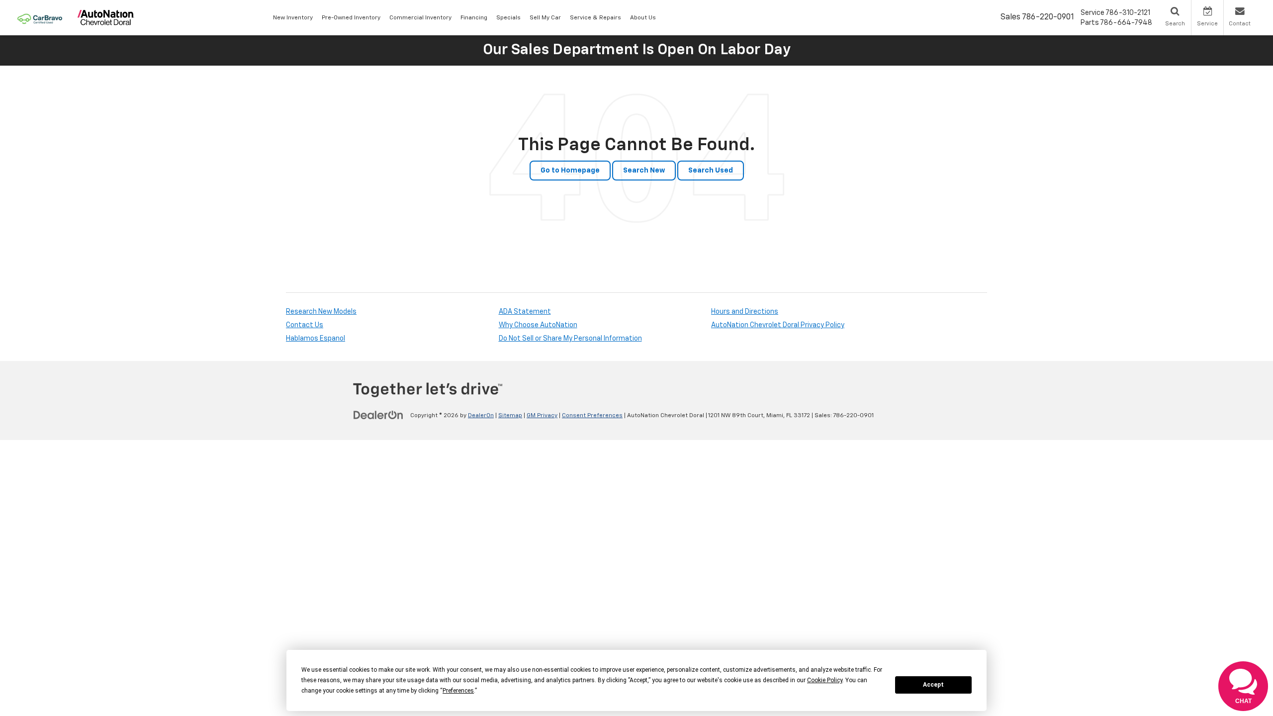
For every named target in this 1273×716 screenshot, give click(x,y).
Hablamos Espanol (315, 338)
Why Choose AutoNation (538, 325)
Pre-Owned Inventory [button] (351, 18)
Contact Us (304, 325)
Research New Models (321, 311)
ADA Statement (525, 311)
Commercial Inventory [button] (420, 18)
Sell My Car (545, 18)
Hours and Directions (744, 311)
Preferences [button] (458, 690)
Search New (644, 170)
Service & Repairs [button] (595, 18)
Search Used (710, 170)
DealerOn (481, 416)
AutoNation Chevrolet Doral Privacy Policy (777, 325)
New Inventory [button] (293, 18)
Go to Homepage (570, 170)
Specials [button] (508, 18)
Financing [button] (473, 18)
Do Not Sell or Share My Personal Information (570, 338)
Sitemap (510, 416)
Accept (933, 684)
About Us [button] (643, 18)
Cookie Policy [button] (824, 680)
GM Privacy (542, 416)
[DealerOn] (378, 415)
